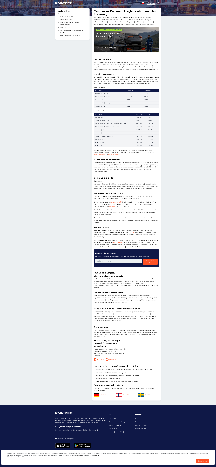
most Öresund (113, 154)
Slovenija (79, 430)
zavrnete (79, 455)
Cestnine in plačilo (66, 17)
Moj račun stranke (141, 425)
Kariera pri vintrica (115, 425)
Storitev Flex (113, 428)
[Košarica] (158, 3)
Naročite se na (150, 261)
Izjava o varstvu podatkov (19, 456)
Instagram (112, 359)
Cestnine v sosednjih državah (70, 35)
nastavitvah (97, 455)
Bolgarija (58, 430)
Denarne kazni (65, 27)
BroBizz (130, 232)
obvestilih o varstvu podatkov (49, 455)
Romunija (95, 430)
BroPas (111, 206)
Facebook (100, 359)
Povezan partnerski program (118, 422)
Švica (89, 430)
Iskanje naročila (140, 428)
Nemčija (103, 395)
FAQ (136, 418)
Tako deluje (112, 418)
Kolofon (9, 456)
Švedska (147, 395)
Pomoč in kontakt (141, 422)
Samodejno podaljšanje (116, 432)
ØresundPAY (117, 242)
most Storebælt (99, 154)
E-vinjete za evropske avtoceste (68, 427)
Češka (85, 430)
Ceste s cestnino (66, 14)
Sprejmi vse (202, 461)
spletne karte (115, 202)
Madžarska (65, 430)
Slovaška (73, 430)
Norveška (126, 395)
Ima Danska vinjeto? (67, 19)
